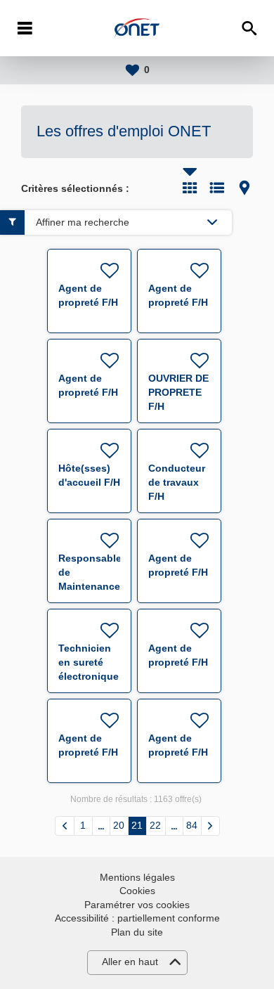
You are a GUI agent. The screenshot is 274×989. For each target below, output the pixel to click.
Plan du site (137, 932)
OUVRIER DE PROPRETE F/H (178, 392)
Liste (217, 187)
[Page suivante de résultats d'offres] (210, 826)
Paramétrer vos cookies (137, 904)
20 (118, 825)
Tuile (189, 187)
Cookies (137, 890)
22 (155, 825)
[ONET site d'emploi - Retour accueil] (137, 28)
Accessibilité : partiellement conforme (137, 918)
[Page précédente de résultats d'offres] (65, 826)
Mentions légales (137, 877)
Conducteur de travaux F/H (176, 482)
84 (191, 825)
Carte (244, 187)
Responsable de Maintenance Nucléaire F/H (90, 586)
